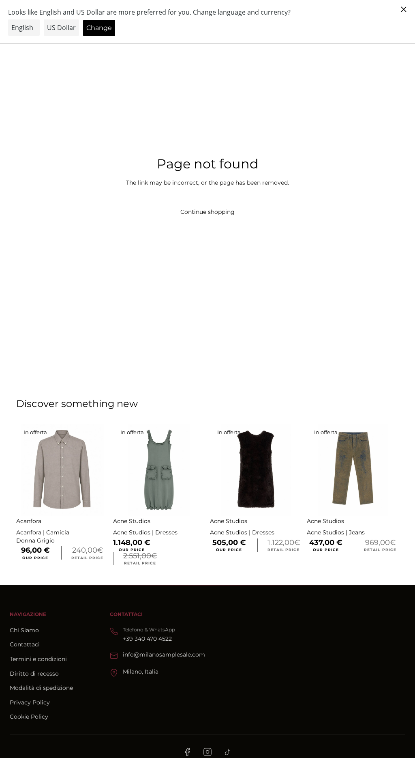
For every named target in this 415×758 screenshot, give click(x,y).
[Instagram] (207, 751)
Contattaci (25, 644)
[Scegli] (95, 503)
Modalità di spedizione (41, 687)
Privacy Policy (30, 702)
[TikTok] (227, 751)
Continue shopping (207, 211)
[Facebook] (187, 751)
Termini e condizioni (38, 659)
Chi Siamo (24, 630)
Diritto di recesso (34, 673)
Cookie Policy (29, 716)
